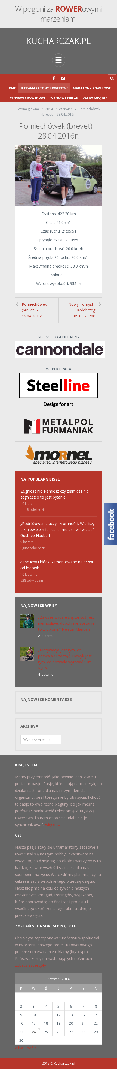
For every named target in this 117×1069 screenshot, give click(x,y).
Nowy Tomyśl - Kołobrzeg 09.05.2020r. (81, 310)
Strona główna (28, 109)
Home (11, 88)
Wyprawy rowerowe (27, 97)
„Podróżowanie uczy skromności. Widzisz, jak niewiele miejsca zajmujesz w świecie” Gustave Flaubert (57, 529)
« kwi (19, 1047)
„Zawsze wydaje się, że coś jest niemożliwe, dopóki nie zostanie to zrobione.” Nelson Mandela (66, 623)
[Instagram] (63, 78)
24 (34, 1032)
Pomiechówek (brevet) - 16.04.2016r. (34, 310)
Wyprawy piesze (64, 97)
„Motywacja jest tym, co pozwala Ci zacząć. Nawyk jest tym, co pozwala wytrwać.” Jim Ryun (65, 659)
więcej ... (52, 824)
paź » (31, 1047)
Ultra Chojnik (94, 97)
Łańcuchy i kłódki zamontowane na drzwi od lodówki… (56, 564)
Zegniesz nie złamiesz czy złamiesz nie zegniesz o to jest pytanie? (54, 494)
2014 (49, 109)
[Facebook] (54, 78)
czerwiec (65, 109)
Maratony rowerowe (92, 88)
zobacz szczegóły (30, 965)
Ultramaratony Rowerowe (44, 88)
